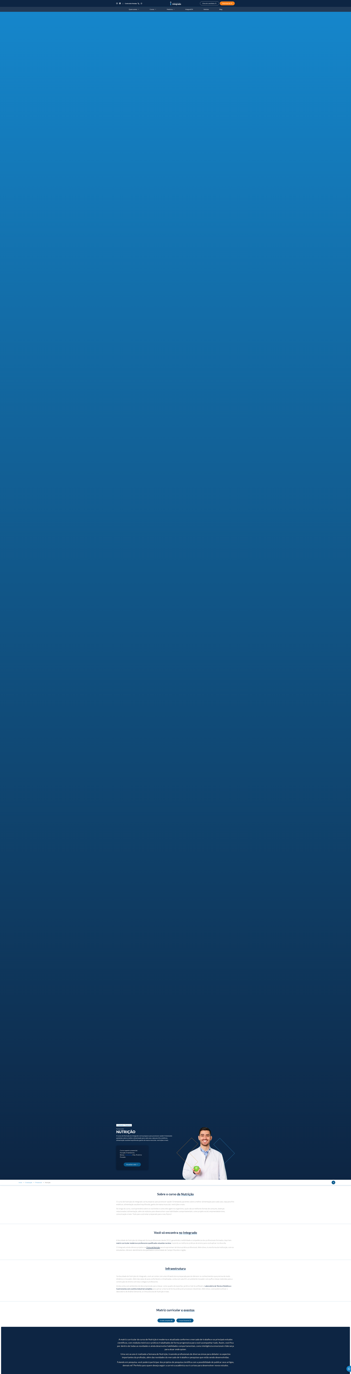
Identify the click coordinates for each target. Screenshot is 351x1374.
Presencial (38, 1182)
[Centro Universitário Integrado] (175, 3)
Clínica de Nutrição (153, 1247)
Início (20, 1182)
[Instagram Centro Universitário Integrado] (117, 3)
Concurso (128, 1155)
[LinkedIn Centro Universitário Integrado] (119, 3)
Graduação (28, 1182)
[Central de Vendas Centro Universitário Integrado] (138, 3)
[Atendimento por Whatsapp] (348, 1369)
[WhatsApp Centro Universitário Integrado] (141, 3)
